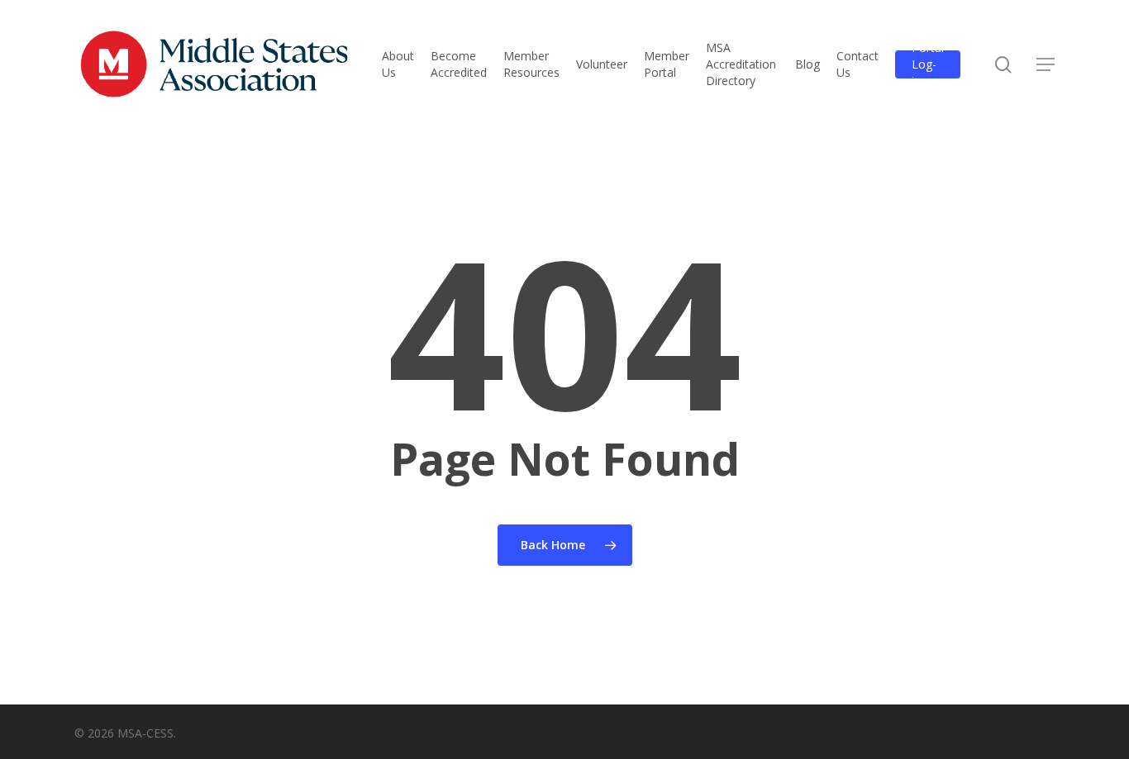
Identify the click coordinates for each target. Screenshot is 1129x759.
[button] (1045, 65)
